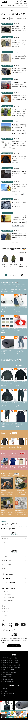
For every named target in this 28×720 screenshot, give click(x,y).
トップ (2, 5)
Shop (21, 3)
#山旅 (13, 148)
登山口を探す (7, 594)
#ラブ (13, 115)
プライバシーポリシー (8, 693)
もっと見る (21, 252)
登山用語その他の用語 (8, 681)
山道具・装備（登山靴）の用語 (10, 662)
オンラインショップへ (13, 645)
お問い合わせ (6, 696)
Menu (25, 3)
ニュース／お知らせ (9, 582)
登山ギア (14, 5)
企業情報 (5, 688)
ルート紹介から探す (9, 597)
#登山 (13, 130)
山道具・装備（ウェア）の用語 (10, 660)
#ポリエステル (22, 222)
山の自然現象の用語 (8, 679)
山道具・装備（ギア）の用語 (10, 658)
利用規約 (5, 691)
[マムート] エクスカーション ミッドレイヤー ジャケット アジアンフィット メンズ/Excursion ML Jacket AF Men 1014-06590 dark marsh (13, 266)
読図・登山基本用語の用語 (9, 672)
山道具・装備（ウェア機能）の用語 (11, 665)
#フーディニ (22, 133)
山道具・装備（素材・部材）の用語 (11, 667)
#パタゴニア (15, 86)
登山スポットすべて (9, 600)
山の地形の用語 (7, 676)
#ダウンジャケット (16, 191)
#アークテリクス (20, 130)
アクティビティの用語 (8, 669)
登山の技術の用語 (7, 674)
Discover (17, 3)
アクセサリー (21, 5)
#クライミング (15, 194)
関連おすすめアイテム (18, 18)
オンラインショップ (20, 286)
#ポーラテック (15, 46)
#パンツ (22, 225)
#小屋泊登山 (15, 222)
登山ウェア (8, 5)
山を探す (6, 591)
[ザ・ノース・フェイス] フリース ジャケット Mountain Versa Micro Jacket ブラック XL (21, 266)
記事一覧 (5, 18)
